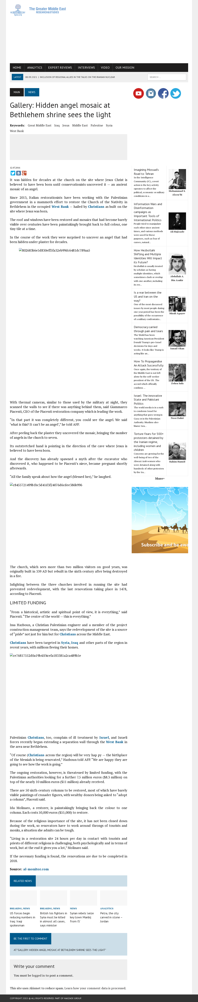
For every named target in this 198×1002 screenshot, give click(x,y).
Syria (109, 125)
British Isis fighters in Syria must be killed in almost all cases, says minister (53, 919)
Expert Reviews (60, 67)
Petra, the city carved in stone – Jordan (111, 917)
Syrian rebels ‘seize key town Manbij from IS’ (82, 917)
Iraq (57, 125)
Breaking (16, 908)
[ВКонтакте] (18, 173)
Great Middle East (39, 125)
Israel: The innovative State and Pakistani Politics (148, 400)
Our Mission (125, 67)
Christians (96, 206)
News (26, 908)
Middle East (80, 125)
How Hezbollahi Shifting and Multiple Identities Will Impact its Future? (148, 256)
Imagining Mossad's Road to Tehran (146, 172)
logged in (38, 975)
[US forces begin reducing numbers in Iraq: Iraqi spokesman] (23, 903)
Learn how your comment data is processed (94, 988)
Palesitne (97, 125)
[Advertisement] (134, 31)
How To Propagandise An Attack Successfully (148, 363)
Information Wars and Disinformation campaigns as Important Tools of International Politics (148, 212)
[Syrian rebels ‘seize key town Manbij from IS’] (83, 903)
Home (17, 67)
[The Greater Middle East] (38, 10)
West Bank (17, 131)
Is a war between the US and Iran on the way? (147, 296)
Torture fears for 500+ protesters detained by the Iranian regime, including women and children (149, 442)
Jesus (65, 125)
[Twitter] (13, 173)
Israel (104, 737)
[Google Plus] (24, 173)
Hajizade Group (72, 998)
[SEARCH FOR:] (167, 77)
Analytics (34, 67)
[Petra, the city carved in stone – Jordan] (113, 903)
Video (105, 67)
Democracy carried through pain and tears (148, 329)
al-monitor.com (35, 869)
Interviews (86, 67)
